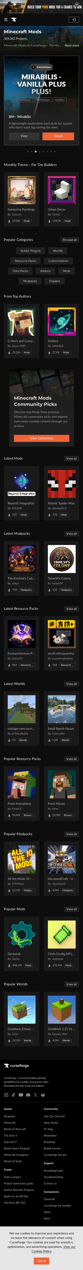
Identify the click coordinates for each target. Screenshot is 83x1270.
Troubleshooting (53, 1177)
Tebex (47, 1212)
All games (9, 1116)
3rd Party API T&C (15, 1203)
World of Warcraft (15, 1129)
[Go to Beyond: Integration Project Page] (21, 493)
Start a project (12, 1177)
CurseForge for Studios (57, 1205)
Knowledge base (53, 1170)
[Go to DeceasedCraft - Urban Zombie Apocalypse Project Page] (62, 869)
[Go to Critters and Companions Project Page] (21, 331)
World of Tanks (13, 1161)
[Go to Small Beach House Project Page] (62, 718)
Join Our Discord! (54, 1116)
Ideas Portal (51, 1123)
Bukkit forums (52, 1148)
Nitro (47, 1218)
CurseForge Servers (55, 1155)
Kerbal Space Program (17, 1148)
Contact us (50, 1183)
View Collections (41, 438)
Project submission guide (18, 1183)
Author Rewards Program (19, 1190)
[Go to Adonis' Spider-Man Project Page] (62, 493)
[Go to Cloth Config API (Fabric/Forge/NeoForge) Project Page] (62, 944)
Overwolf (49, 1199)
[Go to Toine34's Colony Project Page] (62, 568)
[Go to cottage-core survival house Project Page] (21, 718)
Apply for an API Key (16, 1196)
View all (71, 458)
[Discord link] (28, 1095)
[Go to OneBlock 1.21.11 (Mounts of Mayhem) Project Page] (62, 1019)
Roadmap (49, 1142)
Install (58, 136)
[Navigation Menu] (6, 20)
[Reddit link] (43, 1095)
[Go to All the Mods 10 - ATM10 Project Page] (21, 869)
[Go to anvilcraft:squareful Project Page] (62, 643)
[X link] (35, 1095)
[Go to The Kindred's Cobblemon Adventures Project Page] (21, 568)
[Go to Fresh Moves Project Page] (62, 793)
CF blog (48, 1129)
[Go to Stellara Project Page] (62, 331)
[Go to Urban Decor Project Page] (62, 199)
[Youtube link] (21, 1095)
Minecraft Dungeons (16, 1155)
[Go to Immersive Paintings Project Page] (21, 199)
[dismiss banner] (77, 4)
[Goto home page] (14, 20)
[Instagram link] (6, 1095)
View (24, 136)
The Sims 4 (10, 1135)
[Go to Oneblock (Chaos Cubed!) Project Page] (21, 1019)
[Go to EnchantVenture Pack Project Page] (21, 643)
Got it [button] (42, 1261)
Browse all (70, 240)
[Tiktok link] (13, 1095)
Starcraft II (10, 1142)
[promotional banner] (41, 6)
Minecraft (9, 1123)
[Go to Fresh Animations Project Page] (21, 793)
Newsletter (50, 1135)
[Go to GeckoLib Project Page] (21, 944)
